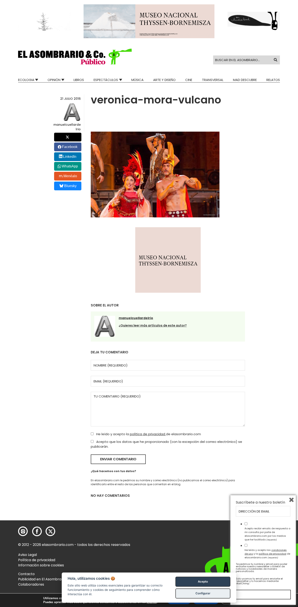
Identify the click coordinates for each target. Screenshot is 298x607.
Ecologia (26, 79)
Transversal (212, 79)
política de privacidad (148, 434)
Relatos (273, 79)
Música (137, 79)
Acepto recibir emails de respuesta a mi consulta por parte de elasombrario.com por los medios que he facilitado (267, 534)
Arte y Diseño (164, 79)
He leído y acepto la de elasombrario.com (148, 434)
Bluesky (70, 186)
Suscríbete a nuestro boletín (260, 502)
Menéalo (70, 176)
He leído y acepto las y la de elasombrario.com (267, 553)
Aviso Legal (27, 554)
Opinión (54, 79)
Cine (188, 79)
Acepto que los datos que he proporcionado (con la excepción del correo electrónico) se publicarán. (166, 444)
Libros (79, 79)
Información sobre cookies (41, 565)
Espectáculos (106, 79)
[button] (75, 56)
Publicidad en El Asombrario (42, 579)
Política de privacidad (36, 559)
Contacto (26, 573)
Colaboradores (31, 584)
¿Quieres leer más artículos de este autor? (153, 325)
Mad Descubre (245, 79)
